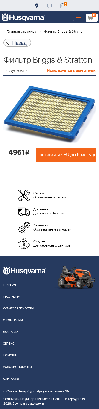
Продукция (12, 297)
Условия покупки (17, 367)
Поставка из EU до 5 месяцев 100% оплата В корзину (66, 154)
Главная (9, 285)
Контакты (49, 5)
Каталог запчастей (18, 308)
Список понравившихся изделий (62, 5)
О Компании (13, 320)
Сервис (9, 344)
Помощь (10, 355)
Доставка (37, 5)
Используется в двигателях (71, 70)
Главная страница (22, 31)
